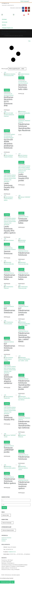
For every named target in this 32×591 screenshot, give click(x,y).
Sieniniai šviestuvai (8, 247)
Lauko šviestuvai (7, 175)
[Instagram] (29, 8)
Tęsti (12, 582)
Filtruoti (4, 507)
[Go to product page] (24, 113)
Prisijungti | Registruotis (8, 5)
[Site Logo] (6, 15)
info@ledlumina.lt (12, 551)
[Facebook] (23, 8)
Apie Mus (4, 25)
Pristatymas (4, 539)
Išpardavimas (21, 120)
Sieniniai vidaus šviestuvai (10, 249)
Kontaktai (4, 540)
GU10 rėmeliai (7, 93)
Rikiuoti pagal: (5, 68)
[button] (11, 14)
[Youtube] (26, 8)
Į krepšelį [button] (7, 90)
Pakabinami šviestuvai (23, 216)
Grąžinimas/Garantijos (6, 537)
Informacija (4, 22)
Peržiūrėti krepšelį (5, 582)
